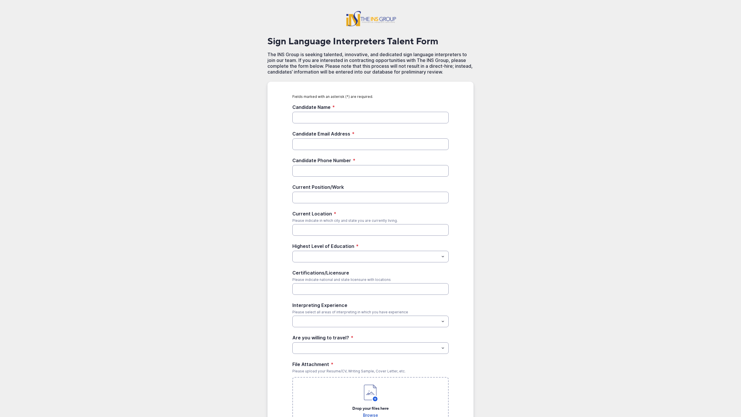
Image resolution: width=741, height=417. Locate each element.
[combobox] (370, 256)
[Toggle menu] (443, 257)
